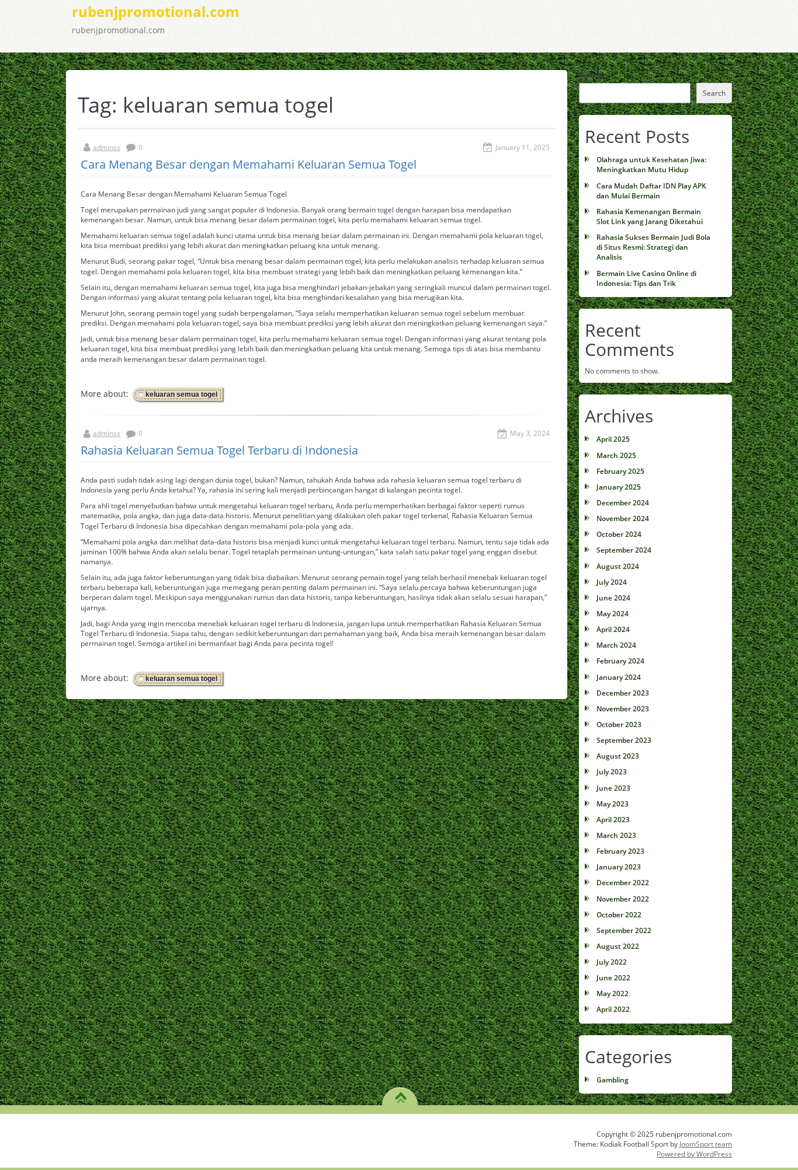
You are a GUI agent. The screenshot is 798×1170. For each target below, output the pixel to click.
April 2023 (613, 820)
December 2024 (622, 503)
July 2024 (611, 582)
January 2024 (618, 677)
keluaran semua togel (181, 394)
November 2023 (622, 709)
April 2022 (613, 1009)
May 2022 (612, 993)
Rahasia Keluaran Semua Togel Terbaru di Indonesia (219, 450)
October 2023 (618, 724)
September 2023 (623, 740)
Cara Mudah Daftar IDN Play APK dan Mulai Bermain (651, 191)
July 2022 (611, 962)
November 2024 (622, 518)
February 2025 (620, 471)
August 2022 (617, 946)
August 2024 (617, 566)
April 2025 (613, 439)
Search (590, 75)
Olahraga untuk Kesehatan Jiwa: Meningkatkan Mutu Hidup (651, 164)
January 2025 (618, 487)
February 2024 (620, 661)
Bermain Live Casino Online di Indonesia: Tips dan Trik (646, 278)
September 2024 (623, 550)
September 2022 (623, 930)
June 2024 (613, 598)
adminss (106, 147)
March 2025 (616, 455)
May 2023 (612, 804)
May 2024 (612, 614)
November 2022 (622, 899)
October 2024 (618, 534)
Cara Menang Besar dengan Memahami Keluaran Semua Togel (249, 164)
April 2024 (613, 629)
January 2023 (618, 867)
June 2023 (613, 788)
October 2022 (618, 915)
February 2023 (620, 851)
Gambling (612, 1080)
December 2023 (622, 693)
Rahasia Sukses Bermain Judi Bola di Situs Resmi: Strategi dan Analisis (653, 247)
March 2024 (616, 645)
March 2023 (616, 835)
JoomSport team (705, 1144)
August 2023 (617, 756)
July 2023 (611, 772)
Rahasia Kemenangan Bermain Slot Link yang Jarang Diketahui (649, 216)
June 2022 (613, 978)
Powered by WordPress (694, 1154)
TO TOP (400, 1093)
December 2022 (622, 883)
